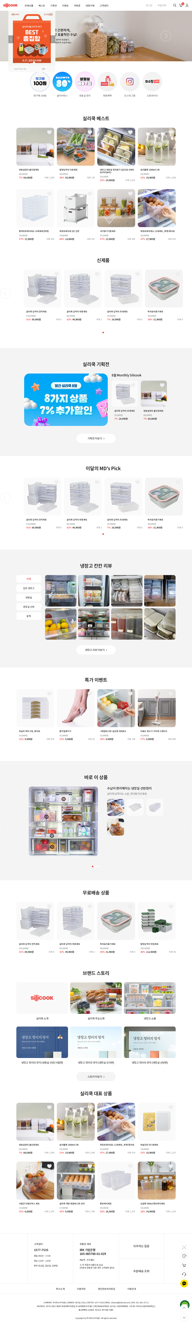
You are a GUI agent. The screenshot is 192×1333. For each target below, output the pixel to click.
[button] (103, 332)
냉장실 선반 (28, 606)
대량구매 (90, 5)
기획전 (53, 5)
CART (182, 3)
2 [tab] (96, 866)
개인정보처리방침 (106, 1288)
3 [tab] (99, 866)
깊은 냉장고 (28, 588)
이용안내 (131, 1288)
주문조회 (162, 5)
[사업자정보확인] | (148, 1306)
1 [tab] (92, 866)
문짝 (29, 616)
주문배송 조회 (141, 1271)
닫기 (43, 69)
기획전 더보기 (95, 438)
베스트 (42, 5)
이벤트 (65, 5)
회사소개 (60, 1288)
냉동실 (28, 597)
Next (166, 36)
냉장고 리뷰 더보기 (95, 650)
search (174, 5)
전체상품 (29, 5)
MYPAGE (187, 5)
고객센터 (104, 5)
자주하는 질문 (141, 1246)
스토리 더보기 (95, 1076)
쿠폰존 (77, 5)
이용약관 (81, 1288)
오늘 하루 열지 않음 (20, 69)
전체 (29, 578)
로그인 (149, 5)
